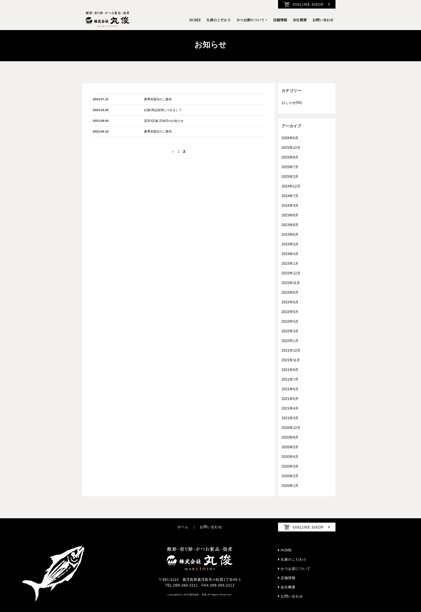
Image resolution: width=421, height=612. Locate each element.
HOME (195, 19)
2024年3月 (290, 205)
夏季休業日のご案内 (158, 99)
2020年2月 (290, 476)
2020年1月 (290, 486)
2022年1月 (290, 341)
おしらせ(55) (292, 102)
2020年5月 (290, 447)
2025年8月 (290, 157)
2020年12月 (291, 428)
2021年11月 (291, 360)
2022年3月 (290, 331)
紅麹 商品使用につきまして (163, 110)
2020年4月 (290, 457)
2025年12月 (291, 147)
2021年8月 (290, 370)
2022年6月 (290, 302)
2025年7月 (290, 167)
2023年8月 (290, 225)
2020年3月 (290, 466)
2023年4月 (290, 254)
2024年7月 (290, 196)
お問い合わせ (323, 19)
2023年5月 (290, 244)
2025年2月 (290, 176)
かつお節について (251, 19)
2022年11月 (291, 283)
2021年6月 (290, 389)
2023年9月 (290, 215)
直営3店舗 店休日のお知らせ (164, 120)
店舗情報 (280, 19)
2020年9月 (290, 437)
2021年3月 (290, 418)
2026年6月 (290, 138)
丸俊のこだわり (218, 19)
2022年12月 (291, 273)
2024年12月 (291, 186)
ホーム (183, 527)
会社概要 (300, 19)
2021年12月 (291, 350)
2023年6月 (290, 234)
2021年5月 (290, 399)
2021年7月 (290, 379)
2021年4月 (290, 408)
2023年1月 (290, 263)
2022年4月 (290, 321)
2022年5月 (290, 312)
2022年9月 (290, 292)
